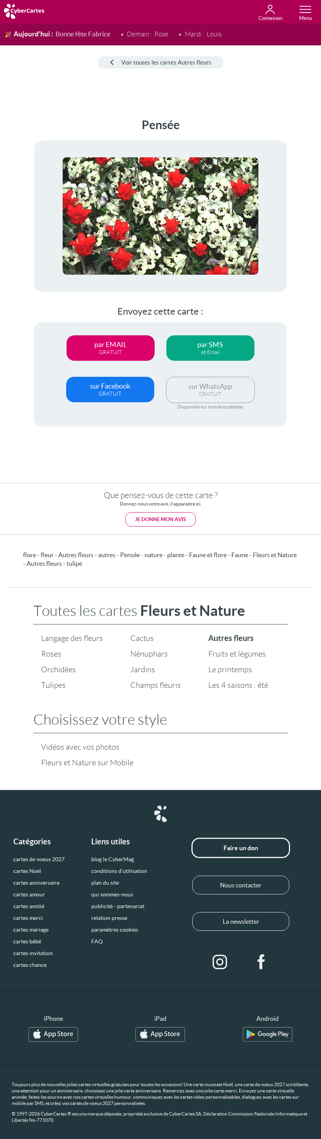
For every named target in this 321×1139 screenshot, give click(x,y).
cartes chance (30, 965)
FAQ (97, 941)
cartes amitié (28, 906)
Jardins (142, 669)
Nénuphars (149, 654)
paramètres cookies (114, 930)
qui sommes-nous (112, 894)
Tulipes (53, 685)
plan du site (105, 883)
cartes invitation (33, 953)
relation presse (109, 918)
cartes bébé (27, 941)
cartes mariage (31, 930)
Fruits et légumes (237, 654)
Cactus (142, 638)
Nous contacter (240, 885)
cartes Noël (27, 871)
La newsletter (241, 921)
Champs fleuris (155, 685)
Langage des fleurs (72, 638)
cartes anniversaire (36, 883)
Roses (51, 654)
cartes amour (29, 894)
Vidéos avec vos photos (80, 747)
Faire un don (241, 847)
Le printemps (230, 669)
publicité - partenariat (117, 906)
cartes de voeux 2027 (39, 859)
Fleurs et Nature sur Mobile (87, 762)
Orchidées (58, 669)
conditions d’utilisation (119, 871)
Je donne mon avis (160, 519)
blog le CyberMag (112, 859)
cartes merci (28, 918)
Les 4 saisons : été (238, 685)
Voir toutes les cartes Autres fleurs (166, 62)
